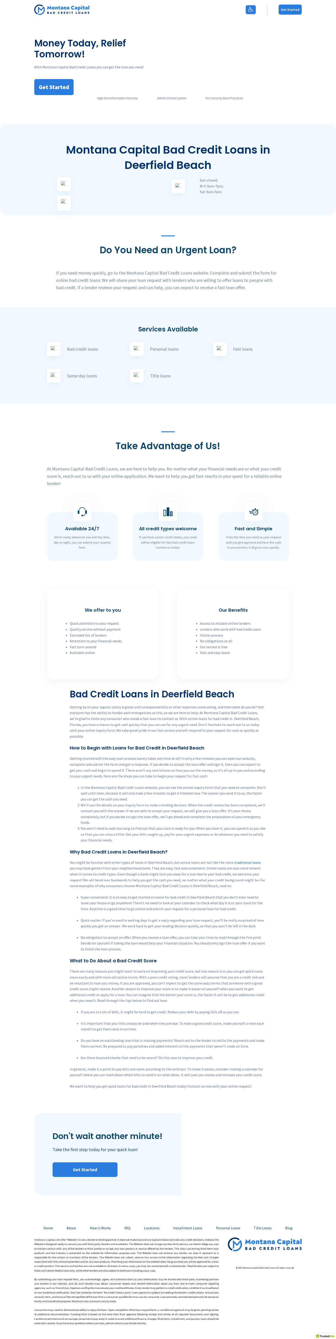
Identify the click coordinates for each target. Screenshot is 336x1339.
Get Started (290, 10)
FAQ (127, 1228)
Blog (289, 1228)
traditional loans (247, 862)
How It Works (100, 1228)
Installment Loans (187, 1228)
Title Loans (263, 1228)
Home (48, 1228)
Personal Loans (228, 1228)
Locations (152, 1228)
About (71, 1228)
